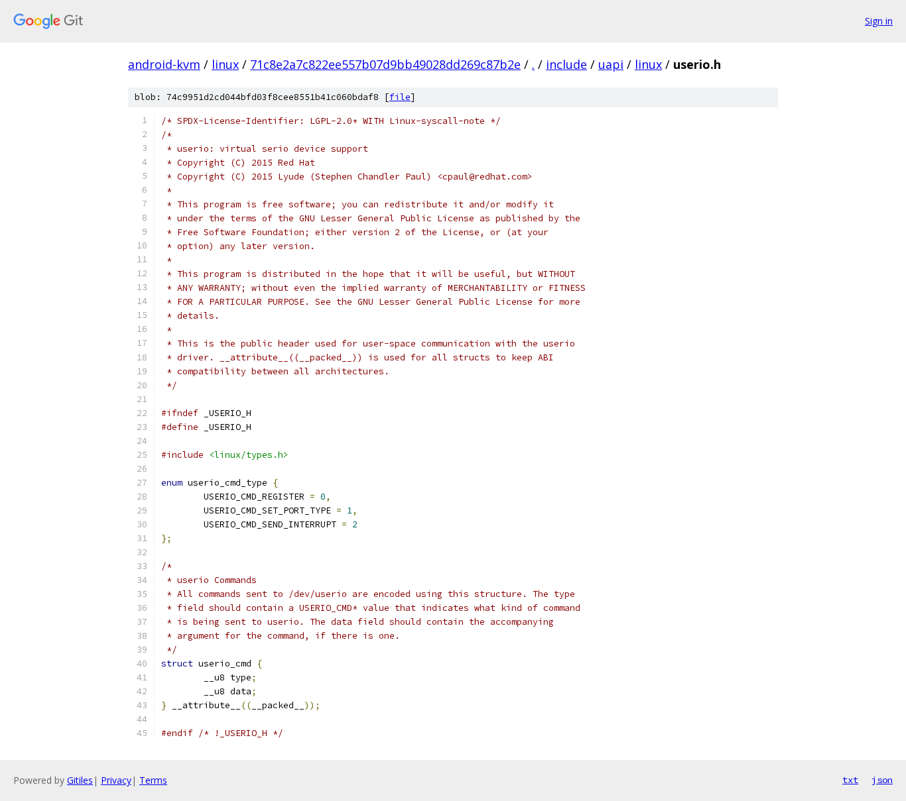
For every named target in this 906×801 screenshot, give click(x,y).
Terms (153, 780)
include (566, 64)
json (882, 780)
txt (850, 780)
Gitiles (80, 780)
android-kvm (164, 64)
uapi (610, 64)
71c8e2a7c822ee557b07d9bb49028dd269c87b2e (385, 64)
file (400, 97)
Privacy (116, 780)
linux (225, 64)
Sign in (879, 21)
